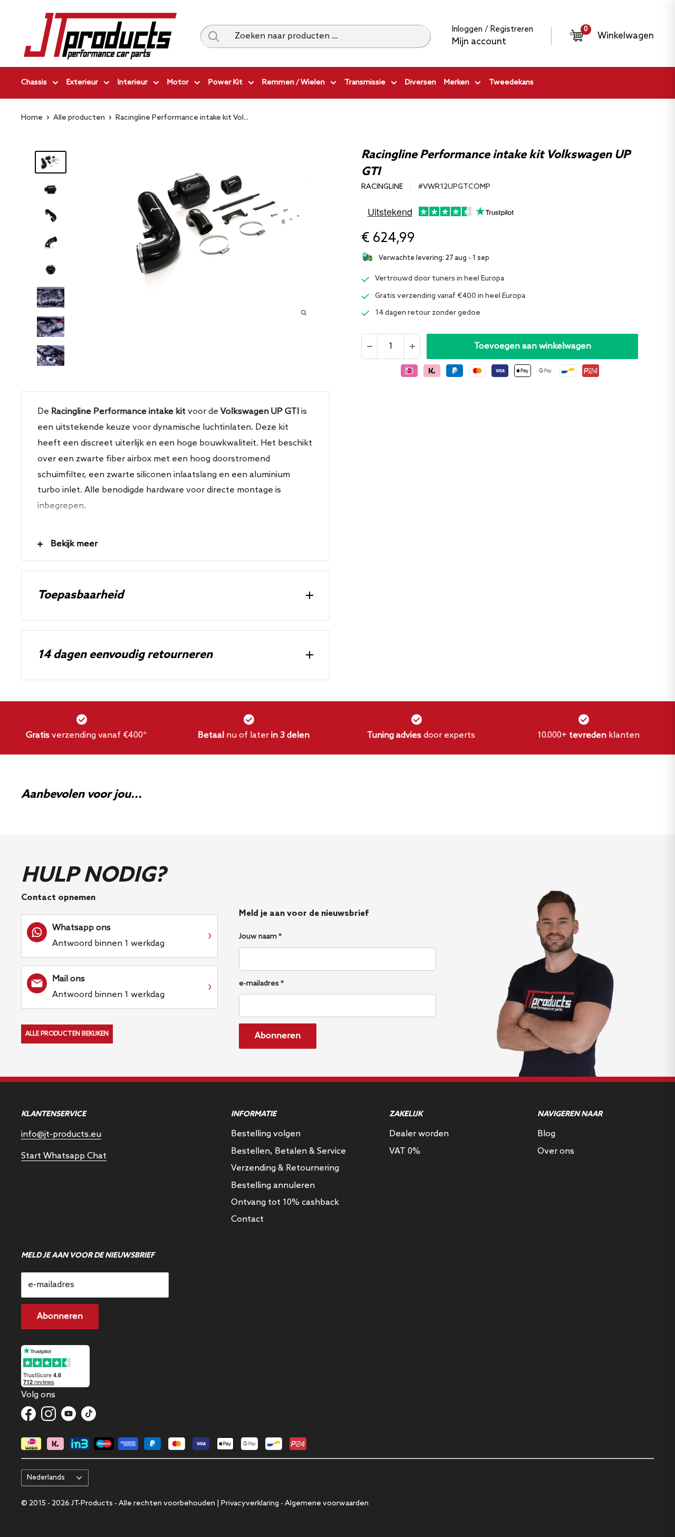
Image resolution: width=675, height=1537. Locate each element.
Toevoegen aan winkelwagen (532, 346)
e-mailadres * (261, 983)
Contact (247, 1219)
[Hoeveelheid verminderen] (370, 346)
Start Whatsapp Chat (64, 1156)
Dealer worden (419, 1134)
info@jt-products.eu (61, 1134)
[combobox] (329, 36)
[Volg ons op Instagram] (48, 1414)
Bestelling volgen (266, 1134)
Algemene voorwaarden (327, 1503)
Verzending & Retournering (285, 1168)
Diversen (420, 82)
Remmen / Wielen (293, 82)
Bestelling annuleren (273, 1186)
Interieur (133, 82)
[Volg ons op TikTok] (88, 1414)
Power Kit (225, 82)
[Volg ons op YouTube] (68, 1414)
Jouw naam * (260, 936)
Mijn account (479, 41)
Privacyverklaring (250, 1503)
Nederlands (46, 1477)
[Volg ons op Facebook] (28, 1414)
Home (32, 117)
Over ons (555, 1151)
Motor (178, 82)
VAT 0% (404, 1151)
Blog (546, 1134)
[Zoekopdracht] (213, 36)
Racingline (382, 186)
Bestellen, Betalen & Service (288, 1151)
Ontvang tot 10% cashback (285, 1202)
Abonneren (278, 1036)
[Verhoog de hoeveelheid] (412, 346)
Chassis (34, 82)
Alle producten (79, 117)
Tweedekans (511, 82)
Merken (456, 82)
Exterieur (82, 82)
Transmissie (364, 82)
